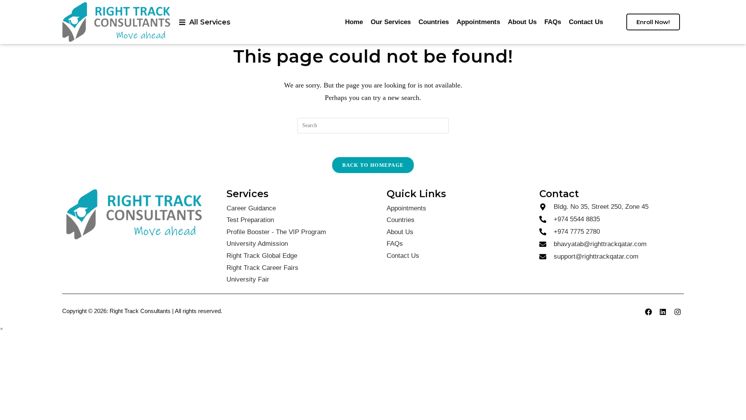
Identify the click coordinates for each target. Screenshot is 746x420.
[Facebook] (648, 312)
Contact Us (586, 22)
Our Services (391, 22)
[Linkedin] (663, 312)
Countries (433, 22)
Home (354, 22)
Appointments (478, 22)
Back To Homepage (373, 165)
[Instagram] (677, 312)
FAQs (552, 22)
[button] (204, 22)
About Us (522, 22)
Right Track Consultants (140, 311)
